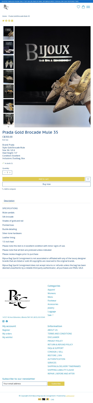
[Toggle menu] (88, 6)
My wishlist (7, 337)
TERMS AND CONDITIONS (60, 333)
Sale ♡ (51, 315)
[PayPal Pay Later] (47, 399)
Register (6, 330)
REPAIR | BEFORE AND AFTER (61, 373)
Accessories (53, 304)
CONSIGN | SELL (55, 351)
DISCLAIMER (53, 337)
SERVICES (52, 362)
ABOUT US (53, 330)
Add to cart (44, 179)
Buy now (46, 184)
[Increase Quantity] (9, 172)
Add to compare (10, 189)
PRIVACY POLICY (55, 341)
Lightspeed (70, 396)
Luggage (52, 311)
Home (4, 16)
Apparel (51, 289)
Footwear (52, 300)
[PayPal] (39, 399)
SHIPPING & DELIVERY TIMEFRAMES (64, 366)
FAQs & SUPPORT (56, 348)
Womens (52, 293)
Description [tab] (9, 200)
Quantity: (5, 168)
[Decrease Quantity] (4, 172)
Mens (50, 297)
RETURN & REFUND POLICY (60, 344)
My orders (7, 333)
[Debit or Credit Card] (43, 399)
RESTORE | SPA (55, 355)
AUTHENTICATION (56, 359)
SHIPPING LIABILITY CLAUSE (61, 370)
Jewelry (51, 308)
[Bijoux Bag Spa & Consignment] (5, 7)
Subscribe (56, 383)
